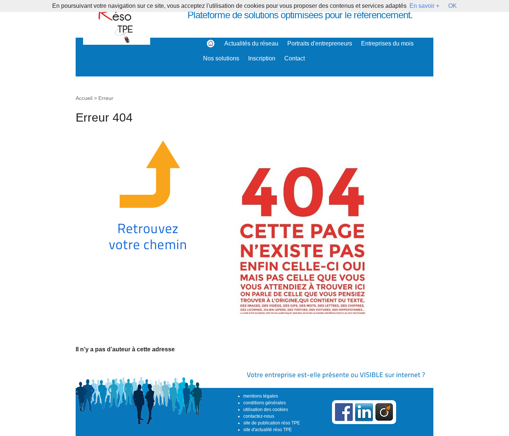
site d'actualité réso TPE (267, 429)
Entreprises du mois (387, 43)
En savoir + (424, 6)
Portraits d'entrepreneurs (319, 43)
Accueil (84, 98)
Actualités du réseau (251, 43)
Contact (294, 58)
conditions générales (264, 402)
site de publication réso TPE (271, 423)
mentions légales (260, 396)
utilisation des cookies (265, 409)
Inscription (261, 58)
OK (452, 6)
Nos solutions (221, 58)
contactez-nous (258, 416)
